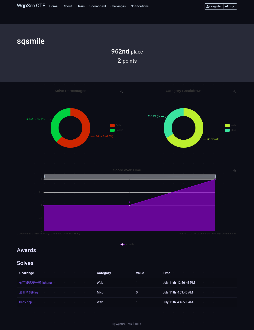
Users (81, 6)
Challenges (118, 6)
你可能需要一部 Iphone (35, 283)
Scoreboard (97, 6)
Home (53, 6)
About (68, 6)
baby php (25, 302)
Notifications (140, 6)
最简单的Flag (28, 292)
